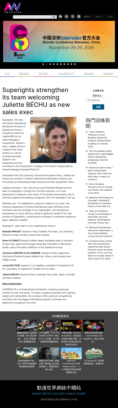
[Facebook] (79, 16)
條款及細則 (59, 393)
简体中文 (99, 16)
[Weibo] (66, 16)
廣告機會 (81, 393)
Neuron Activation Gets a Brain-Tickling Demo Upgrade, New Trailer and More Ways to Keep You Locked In (100, 173)
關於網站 (24, 73)
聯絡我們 (108, 73)
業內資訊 (44, 73)
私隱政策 (70, 393)
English (110, 16)
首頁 (7, 73)
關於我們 (47, 393)
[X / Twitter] (72, 16)
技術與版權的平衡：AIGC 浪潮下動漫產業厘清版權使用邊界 (26, 364)
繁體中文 (87, 16)
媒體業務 (89, 73)
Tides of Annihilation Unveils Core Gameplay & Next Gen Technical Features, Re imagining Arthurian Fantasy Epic (99, 217)
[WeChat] (60, 16)
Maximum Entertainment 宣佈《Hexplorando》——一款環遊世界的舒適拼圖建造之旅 (71, 367)
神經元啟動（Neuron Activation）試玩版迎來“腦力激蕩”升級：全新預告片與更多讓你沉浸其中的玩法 (71, 339)
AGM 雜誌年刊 (66, 73)
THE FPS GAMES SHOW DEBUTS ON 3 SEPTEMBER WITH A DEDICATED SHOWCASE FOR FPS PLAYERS (100, 157)
